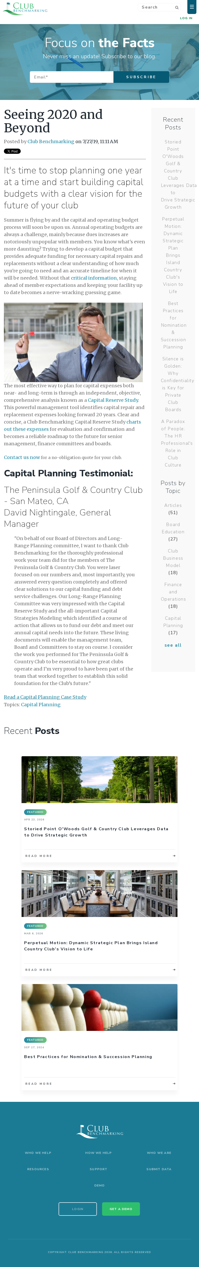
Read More (38, 856)
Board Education (173, 532)
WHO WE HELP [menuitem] (38, 1153)
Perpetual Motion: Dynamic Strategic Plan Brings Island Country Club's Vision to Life (173, 255)
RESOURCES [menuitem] (38, 1169)
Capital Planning (41, 705)
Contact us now (22, 457)
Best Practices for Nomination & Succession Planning (174, 325)
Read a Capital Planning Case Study (45, 697)
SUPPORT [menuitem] (98, 1169)
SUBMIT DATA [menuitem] (159, 1169)
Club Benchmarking (50, 141)
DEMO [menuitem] (99, 1185)
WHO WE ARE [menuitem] (159, 1153)
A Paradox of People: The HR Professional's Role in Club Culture (177, 443)
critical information (94, 278)
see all (173, 645)
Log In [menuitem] (186, 18)
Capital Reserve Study (113, 400)
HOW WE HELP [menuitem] (98, 1153)
